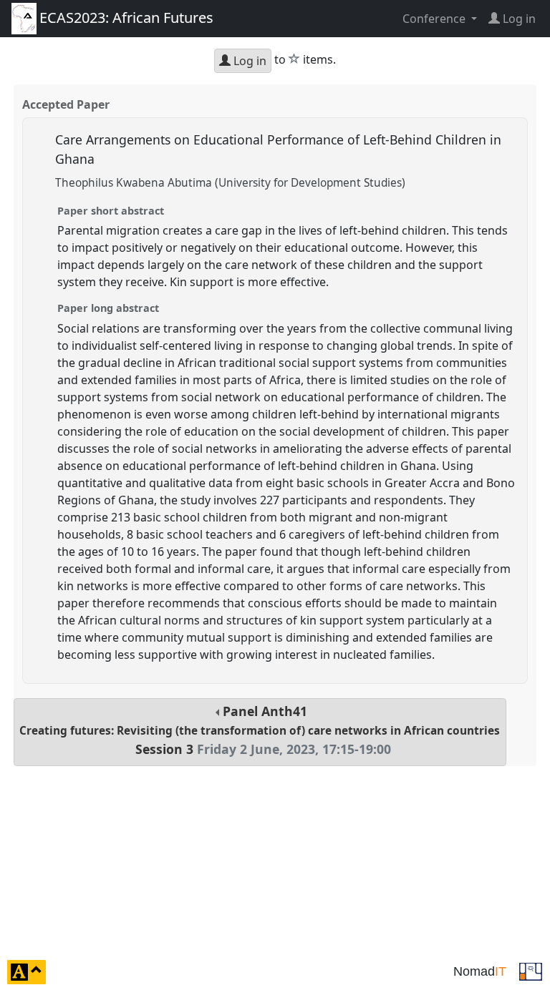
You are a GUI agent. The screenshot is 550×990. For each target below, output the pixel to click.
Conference (435, 18)
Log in (248, 61)
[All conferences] (530, 971)
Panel (259, 730)
